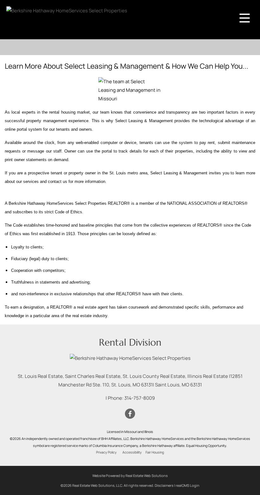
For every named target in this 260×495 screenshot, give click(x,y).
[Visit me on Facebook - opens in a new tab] (130, 414)
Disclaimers (164, 485)
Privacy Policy (106, 452)
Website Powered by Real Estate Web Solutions (130, 475)
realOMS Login (187, 485)
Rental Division (130, 342)
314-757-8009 (139, 398)
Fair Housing (155, 452)
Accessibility (132, 452)
